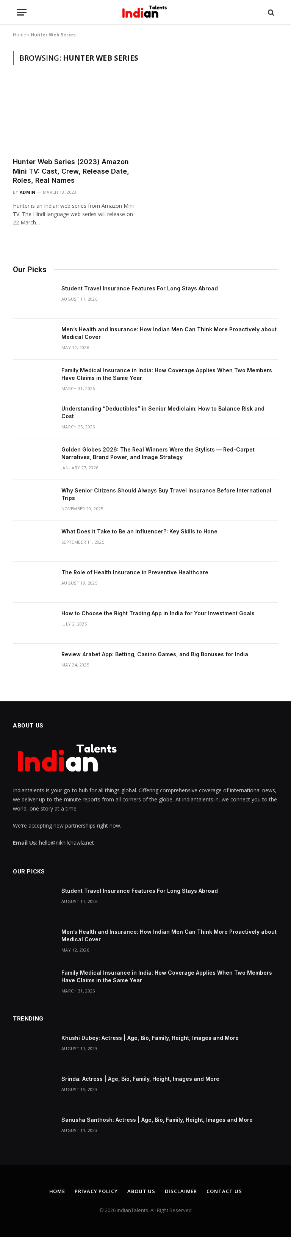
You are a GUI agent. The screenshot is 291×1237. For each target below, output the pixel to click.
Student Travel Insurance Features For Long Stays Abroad (139, 288)
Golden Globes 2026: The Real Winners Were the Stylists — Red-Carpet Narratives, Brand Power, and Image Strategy (158, 453)
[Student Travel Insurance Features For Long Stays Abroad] (34, 298)
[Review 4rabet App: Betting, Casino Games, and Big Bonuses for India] (34, 664)
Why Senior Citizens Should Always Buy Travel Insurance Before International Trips (166, 494)
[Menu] (22, 12)
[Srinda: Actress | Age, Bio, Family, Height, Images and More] (34, 1088)
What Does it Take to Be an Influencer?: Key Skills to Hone (139, 531)
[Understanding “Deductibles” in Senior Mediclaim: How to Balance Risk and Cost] (34, 418)
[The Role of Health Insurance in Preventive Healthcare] (34, 582)
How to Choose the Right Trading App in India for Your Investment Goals (158, 613)
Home (19, 34)
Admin (28, 192)
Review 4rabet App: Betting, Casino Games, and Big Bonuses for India (154, 654)
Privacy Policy (96, 1191)
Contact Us (224, 1191)
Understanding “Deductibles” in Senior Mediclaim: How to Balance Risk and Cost (162, 412)
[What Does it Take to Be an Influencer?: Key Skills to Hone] (34, 541)
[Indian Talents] (145, 12)
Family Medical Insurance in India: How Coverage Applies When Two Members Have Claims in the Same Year (166, 374)
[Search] (270, 12)
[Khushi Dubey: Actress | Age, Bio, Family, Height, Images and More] (34, 1047)
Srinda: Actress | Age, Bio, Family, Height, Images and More (140, 1079)
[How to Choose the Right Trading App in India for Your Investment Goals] (34, 623)
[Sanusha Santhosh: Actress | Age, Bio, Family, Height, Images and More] (34, 1129)
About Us (141, 1191)
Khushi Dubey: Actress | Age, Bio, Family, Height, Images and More (150, 1038)
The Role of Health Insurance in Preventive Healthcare (134, 572)
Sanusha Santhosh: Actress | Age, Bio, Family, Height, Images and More (157, 1119)
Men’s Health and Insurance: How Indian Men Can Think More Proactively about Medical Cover (169, 333)
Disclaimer (181, 1191)
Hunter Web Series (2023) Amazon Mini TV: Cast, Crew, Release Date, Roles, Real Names (71, 171)
